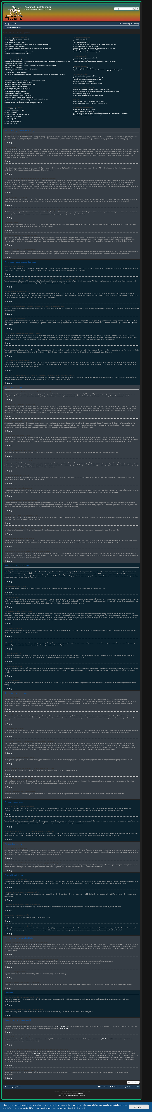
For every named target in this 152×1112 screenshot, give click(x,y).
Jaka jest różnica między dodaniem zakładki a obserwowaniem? (91, 89)
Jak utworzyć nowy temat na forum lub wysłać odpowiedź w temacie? (25, 80)
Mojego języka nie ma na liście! (13, 67)
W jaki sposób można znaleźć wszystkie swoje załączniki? (90, 103)
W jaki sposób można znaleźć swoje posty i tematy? (88, 83)
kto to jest (37, 1053)
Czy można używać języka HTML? (15, 110)
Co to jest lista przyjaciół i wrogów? (83, 68)
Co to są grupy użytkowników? (82, 42)
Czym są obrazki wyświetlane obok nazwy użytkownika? (21, 69)
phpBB (68, 1091)
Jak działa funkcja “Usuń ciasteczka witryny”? (18, 53)
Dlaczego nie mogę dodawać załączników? (17, 93)
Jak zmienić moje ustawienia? (13, 60)
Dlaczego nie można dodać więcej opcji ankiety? (18, 88)
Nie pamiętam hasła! (10, 50)
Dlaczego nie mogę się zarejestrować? (16, 42)
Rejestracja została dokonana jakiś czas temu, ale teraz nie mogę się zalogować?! (28, 48)
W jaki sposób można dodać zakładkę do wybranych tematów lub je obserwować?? (97, 91)
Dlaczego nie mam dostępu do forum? (15, 91)
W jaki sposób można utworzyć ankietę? (16, 86)
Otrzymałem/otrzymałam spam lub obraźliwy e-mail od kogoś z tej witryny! (94, 61)
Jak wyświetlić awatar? (11, 71)
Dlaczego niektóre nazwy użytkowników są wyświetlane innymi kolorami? (94, 48)
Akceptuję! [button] (138, 1107)
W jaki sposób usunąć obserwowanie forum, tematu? (88, 95)
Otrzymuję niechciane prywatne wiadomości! (86, 60)
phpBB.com (8, 325)
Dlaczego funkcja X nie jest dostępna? (84, 111)
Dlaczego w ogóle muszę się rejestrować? (17, 39)
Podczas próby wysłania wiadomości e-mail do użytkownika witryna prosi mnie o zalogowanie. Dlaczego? (35, 74)
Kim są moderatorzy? (79, 41)
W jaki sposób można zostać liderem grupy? (86, 46)
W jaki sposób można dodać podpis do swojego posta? (20, 84)
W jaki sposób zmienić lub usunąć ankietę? (17, 90)
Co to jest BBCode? (10, 109)
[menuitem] (14, 23)
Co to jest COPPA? (10, 41)
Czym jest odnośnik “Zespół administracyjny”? (86, 52)
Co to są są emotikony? (11, 112)
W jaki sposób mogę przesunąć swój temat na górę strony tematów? (24, 102)
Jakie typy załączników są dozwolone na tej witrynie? (88, 101)
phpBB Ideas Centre (106, 1039)
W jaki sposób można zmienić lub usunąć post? (18, 82)
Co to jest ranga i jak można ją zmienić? (16, 72)
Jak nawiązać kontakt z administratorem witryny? (87, 115)
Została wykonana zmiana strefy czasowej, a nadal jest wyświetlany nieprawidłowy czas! (30, 65)
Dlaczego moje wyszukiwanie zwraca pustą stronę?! (88, 79)
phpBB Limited (61, 1026)
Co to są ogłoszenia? (11, 118)
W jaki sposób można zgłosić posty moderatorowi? (19, 97)
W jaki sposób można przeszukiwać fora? (85, 76)
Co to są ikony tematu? (11, 123)
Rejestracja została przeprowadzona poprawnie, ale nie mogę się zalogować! (27, 44)
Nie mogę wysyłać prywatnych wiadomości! (85, 58)
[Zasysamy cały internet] (14, 12)
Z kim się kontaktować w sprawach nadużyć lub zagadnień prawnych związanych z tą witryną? (100, 113)
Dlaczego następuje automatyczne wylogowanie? (19, 52)
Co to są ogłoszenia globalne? (13, 116)
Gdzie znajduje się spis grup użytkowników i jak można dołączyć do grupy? (94, 44)
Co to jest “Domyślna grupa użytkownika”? (85, 50)
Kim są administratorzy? (80, 39)
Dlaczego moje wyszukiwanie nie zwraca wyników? (88, 78)
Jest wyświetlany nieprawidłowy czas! (15, 63)
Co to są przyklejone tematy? (13, 120)
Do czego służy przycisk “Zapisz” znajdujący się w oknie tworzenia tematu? (26, 99)
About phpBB (64, 1028)
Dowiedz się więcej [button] (76, 1108)
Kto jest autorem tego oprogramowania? (84, 109)
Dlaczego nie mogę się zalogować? (15, 46)
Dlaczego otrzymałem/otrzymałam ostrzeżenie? (18, 95)
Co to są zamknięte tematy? (13, 121)
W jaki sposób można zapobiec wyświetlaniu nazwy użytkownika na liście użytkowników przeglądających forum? (37, 61)
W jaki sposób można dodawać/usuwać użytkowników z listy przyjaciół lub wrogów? (97, 70)
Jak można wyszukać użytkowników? (84, 81)
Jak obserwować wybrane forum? (83, 93)
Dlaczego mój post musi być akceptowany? (17, 101)
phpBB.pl (130, 323)
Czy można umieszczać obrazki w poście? (17, 114)
